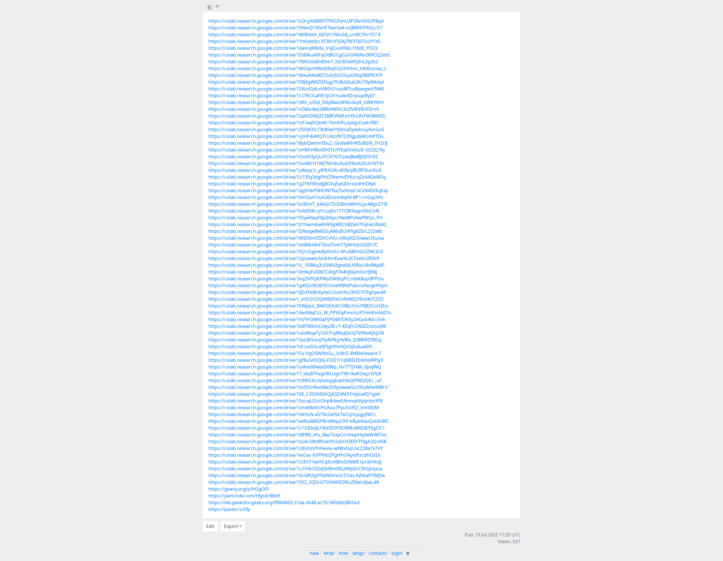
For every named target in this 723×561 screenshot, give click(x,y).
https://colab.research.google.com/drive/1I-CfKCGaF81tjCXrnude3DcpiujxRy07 (291, 95)
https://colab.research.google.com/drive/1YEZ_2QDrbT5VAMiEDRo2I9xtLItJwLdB (293, 482)
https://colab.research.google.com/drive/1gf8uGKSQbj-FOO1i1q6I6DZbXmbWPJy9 (295, 360)
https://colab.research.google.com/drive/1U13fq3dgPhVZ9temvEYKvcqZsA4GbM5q (297, 177)
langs (358, 553)
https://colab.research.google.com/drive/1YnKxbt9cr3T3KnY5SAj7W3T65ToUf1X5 (294, 41)
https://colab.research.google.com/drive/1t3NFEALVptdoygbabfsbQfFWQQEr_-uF (295, 380)
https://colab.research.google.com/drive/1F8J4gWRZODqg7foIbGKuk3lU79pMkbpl (296, 82)
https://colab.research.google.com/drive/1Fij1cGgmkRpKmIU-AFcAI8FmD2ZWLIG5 (295, 251)
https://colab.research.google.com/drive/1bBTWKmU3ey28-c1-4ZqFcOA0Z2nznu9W (297, 326)
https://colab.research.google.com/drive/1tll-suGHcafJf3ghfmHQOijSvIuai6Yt (290, 346)
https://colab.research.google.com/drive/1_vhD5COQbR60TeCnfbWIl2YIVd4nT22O (296, 299)
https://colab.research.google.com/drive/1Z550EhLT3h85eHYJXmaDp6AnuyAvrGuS (296, 129)
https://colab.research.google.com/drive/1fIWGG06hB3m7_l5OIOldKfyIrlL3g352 (293, 62)
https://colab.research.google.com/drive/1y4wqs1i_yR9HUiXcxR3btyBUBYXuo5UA (295, 170)
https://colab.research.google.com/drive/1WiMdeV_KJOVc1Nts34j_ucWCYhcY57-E (294, 34)
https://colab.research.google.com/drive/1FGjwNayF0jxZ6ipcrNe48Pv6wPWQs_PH (295, 218)
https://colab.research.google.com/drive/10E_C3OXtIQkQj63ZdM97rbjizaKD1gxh (294, 394)
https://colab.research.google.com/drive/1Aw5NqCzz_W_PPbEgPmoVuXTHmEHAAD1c (300, 312)
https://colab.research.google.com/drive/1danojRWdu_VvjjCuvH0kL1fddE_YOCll (293, 48)
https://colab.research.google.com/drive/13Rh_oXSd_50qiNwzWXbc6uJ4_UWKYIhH (296, 102)
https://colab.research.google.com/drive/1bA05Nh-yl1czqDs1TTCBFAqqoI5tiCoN (293, 211)
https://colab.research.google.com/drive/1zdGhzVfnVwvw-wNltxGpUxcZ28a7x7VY (295, 448)
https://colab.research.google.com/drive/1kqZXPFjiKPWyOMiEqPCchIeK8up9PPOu (296, 279)
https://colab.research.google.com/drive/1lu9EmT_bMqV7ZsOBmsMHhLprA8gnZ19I (297, 204)
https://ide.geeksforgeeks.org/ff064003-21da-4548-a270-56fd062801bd (284, 502)
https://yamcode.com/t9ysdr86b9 (244, 496)
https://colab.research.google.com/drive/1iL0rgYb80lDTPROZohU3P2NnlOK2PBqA (296, 21)
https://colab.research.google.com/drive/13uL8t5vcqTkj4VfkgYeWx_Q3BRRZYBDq (295, 340)
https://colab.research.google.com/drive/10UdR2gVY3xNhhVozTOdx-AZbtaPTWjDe (296, 475)
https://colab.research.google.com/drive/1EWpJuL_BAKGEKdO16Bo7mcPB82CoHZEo (298, 306)
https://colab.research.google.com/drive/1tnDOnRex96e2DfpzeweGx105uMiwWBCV (298, 387)
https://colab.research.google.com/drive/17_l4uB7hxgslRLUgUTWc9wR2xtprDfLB (294, 374)
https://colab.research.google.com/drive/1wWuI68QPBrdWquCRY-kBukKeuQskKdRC (298, 421)
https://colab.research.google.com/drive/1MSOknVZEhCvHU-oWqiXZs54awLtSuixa (296, 238)
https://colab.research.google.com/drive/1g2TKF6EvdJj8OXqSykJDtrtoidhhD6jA (292, 184)
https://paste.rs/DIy (229, 509)
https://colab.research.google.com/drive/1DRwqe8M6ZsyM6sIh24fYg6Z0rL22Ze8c (295, 231)
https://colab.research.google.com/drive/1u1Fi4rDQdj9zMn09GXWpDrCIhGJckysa (295, 468)
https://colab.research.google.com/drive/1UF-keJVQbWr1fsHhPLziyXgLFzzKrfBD (293, 123)
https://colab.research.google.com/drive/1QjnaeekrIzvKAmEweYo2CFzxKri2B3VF (294, 258)
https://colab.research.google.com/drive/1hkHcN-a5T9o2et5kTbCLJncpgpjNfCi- (292, 414)
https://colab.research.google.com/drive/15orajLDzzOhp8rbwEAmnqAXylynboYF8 (295, 401)
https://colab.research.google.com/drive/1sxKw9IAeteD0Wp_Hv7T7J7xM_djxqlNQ (294, 367)
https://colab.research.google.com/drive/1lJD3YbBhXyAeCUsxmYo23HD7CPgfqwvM (297, 292)
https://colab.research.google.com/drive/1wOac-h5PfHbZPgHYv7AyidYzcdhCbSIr (294, 455)
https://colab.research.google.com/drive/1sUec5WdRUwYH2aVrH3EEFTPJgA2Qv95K (297, 441)
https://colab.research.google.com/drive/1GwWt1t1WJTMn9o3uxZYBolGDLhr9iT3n (296, 163)
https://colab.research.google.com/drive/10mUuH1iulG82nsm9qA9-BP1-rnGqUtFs (295, 197)
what (328, 553)
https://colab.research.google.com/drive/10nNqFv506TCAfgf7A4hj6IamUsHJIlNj (292, 272)
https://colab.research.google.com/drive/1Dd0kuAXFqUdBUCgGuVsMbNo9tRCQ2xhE (299, 55)
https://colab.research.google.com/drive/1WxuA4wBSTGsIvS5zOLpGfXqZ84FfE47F (295, 75)
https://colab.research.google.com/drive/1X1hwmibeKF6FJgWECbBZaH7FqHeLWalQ (297, 224)
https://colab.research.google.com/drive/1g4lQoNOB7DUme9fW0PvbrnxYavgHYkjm (298, 285)
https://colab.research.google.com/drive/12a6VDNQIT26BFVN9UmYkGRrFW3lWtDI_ (297, 116)
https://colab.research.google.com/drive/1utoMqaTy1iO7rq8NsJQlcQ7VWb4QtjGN (296, 333)
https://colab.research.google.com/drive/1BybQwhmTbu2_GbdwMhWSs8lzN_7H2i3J (297, 143)
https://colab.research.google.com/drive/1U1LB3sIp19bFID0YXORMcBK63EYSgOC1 (296, 428)
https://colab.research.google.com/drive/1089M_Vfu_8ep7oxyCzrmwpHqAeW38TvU (297, 435)
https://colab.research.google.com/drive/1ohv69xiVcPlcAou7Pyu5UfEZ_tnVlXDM (293, 407)
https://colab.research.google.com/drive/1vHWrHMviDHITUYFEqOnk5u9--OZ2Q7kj (296, 150)
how (343, 553)
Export (231, 526)
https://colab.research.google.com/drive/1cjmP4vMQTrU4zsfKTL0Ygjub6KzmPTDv (296, 136)
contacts (378, 553)
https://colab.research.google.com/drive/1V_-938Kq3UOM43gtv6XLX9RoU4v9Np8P (296, 265)
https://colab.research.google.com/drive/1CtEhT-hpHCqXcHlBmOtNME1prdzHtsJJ (294, 462)
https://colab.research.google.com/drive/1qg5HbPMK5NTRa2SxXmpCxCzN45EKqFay (298, 190)
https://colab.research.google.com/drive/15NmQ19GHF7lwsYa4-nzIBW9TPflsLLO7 (295, 28)
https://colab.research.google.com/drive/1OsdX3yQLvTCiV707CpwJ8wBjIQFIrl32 (293, 156)
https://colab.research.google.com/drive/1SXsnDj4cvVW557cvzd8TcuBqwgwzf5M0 (296, 89)
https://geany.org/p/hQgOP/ (238, 489)
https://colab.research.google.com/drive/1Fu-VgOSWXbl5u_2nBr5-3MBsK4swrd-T (294, 353)
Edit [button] (210, 526)
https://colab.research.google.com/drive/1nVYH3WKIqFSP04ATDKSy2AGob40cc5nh (297, 319)
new (314, 553)
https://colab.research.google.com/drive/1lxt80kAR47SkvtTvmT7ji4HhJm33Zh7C (293, 245)
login (396, 553)
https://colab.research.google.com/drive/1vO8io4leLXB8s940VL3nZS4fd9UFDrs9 (293, 109)
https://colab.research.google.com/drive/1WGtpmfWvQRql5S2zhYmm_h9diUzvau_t (297, 68)
